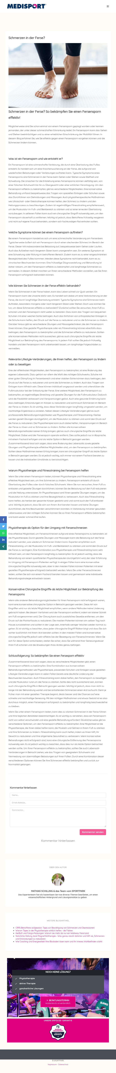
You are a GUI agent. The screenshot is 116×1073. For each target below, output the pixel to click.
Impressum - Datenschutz (58, 1064)
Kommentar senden (93, 832)
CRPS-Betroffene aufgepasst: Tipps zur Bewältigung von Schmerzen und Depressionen (55, 927)
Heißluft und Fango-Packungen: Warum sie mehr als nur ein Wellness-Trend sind (52, 933)
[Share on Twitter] (3, 526)
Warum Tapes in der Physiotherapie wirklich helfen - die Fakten (44, 930)
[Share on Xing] (3, 546)
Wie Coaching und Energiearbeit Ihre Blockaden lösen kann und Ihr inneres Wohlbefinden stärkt (59, 941)
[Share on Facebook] (3, 519)
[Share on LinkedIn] (3, 539)
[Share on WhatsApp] (3, 533)
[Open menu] (108, 6)
